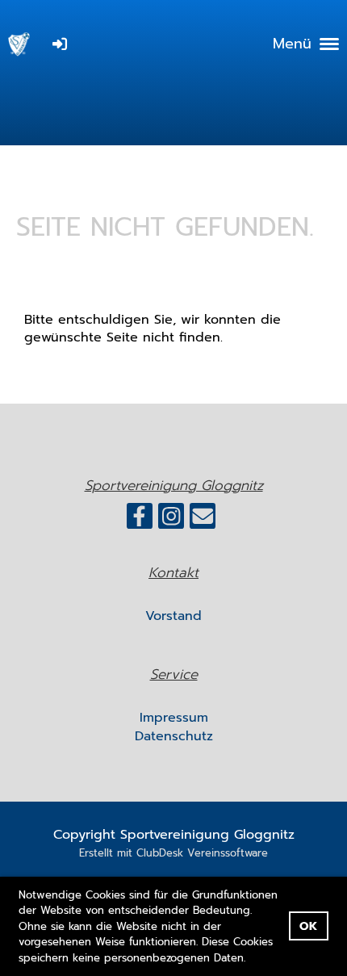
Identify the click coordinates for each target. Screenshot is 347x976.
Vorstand (173, 616)
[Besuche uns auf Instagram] (171, 520)
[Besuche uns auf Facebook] (140, 520)
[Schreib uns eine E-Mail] (202, 520)
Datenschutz (174, 736)
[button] (251, 959)
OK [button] (308, 926)
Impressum (174, 717)
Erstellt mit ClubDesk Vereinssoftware (173, 853)
